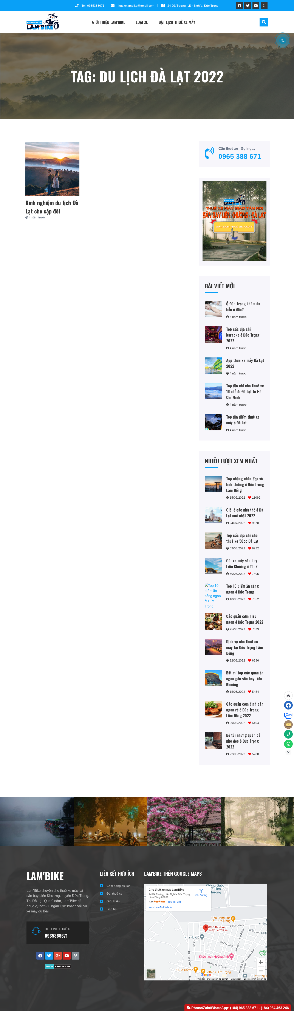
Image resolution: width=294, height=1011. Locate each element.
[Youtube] (255, 5)
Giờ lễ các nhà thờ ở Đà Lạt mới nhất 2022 (244, 512)
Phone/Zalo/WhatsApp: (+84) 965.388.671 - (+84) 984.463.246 (239, 1008)
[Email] (288, 724)
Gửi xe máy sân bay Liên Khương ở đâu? (241, 563)
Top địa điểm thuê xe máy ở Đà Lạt (243, 419)
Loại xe (142, 22)
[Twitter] (247, 5)
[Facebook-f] (239, 5)
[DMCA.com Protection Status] (58, 968)
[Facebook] (288, 705)
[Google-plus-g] (58, 956)
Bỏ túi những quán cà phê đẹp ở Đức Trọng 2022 (243, 741)
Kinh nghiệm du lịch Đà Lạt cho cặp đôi (51, 206)
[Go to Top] (288, 695)
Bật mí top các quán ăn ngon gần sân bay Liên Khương (244, 678)
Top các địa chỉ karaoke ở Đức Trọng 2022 (242, 334)
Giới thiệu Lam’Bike (108, 22)
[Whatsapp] (288, 744)
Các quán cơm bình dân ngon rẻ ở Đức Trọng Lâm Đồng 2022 (244, 709)
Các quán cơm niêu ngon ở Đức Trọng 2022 (244, 619)
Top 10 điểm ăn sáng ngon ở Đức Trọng (242, 589)
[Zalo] (288, 715)
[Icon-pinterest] (264, 5)
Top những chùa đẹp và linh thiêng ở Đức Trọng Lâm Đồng (245, 484)
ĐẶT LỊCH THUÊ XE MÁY (177, 22)
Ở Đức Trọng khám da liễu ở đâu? (243, 306)
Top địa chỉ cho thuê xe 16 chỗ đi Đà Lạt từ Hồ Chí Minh (245, 391)
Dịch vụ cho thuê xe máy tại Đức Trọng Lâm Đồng (244, 647)
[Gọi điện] (288, 734)
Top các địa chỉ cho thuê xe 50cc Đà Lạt (242, 538)
